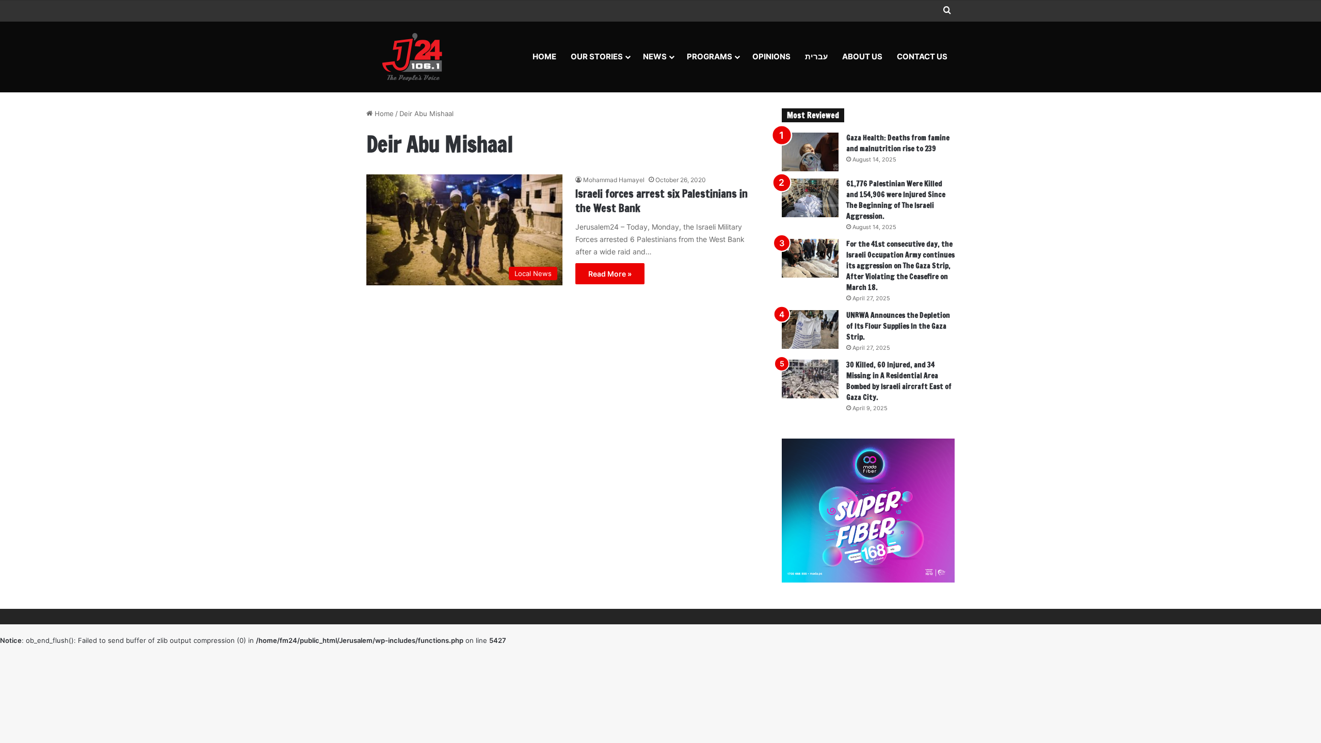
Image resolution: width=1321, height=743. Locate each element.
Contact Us (922, 56)
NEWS (655, 56)
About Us (862, 56)
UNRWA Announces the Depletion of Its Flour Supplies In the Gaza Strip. (898, 326)
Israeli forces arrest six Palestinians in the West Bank (661, 201)
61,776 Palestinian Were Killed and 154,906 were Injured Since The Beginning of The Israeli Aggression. (895, 200)
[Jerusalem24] (416, 56)
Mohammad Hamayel (614, 180)
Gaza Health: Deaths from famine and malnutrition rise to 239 (897, 143)
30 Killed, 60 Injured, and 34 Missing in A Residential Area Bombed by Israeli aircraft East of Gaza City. (899, 381)
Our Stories (597, 56)
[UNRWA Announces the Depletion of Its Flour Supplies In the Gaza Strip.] (810, 329)
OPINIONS (771, 56)
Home (544, 56)
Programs (709, 56)
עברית (816, 56)
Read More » (610, 273)
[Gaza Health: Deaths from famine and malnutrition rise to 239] (810, 152)
